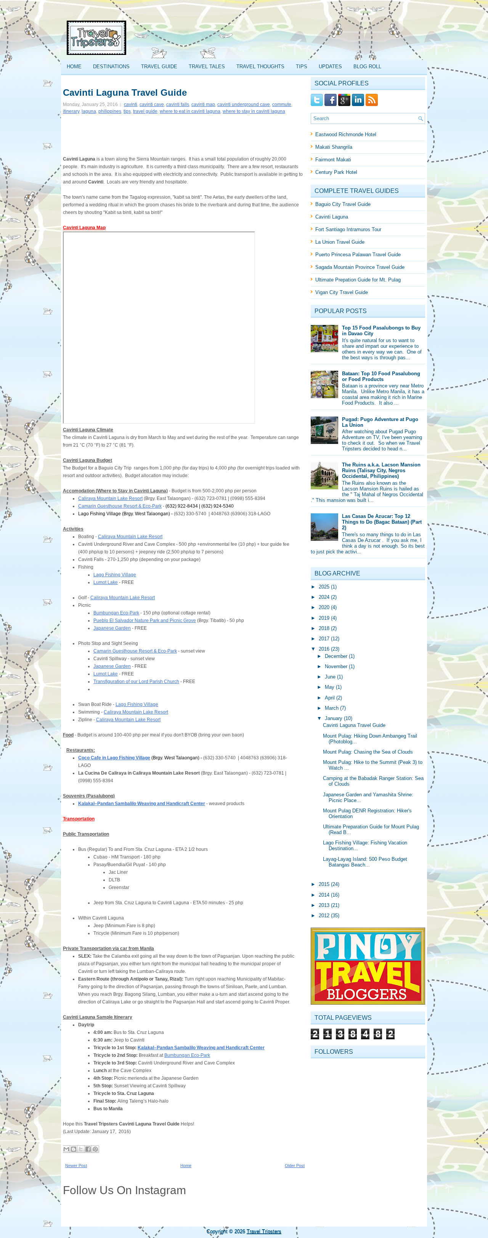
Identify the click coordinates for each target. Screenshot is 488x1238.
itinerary (71, 111)
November (337, 666)
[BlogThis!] (73, 1149)
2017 (325, 639)
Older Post (295, 1165)
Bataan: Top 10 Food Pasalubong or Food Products (381, 376)
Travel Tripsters (264, 1231)
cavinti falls (177, 104)
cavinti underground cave (243, 104)
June (331, 677)
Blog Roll (367, 66)
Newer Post (76, 1165)
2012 (325, 915)
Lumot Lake (105, 582)
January (334, 718)
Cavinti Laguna (331, 217)
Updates (330, 66)
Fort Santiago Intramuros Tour (348, 229)
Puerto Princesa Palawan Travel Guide (358, 254)
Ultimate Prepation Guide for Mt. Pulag (358, 280)
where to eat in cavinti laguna (190, 111)
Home (74, 66)
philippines (109, 111)
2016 (325, 649)
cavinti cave (152, 104)
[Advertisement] (282, 38)
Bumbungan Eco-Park (116, 613)
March (332, 708)
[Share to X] (81, 1149)
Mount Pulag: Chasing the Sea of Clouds (368, 752)
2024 (325, 597)
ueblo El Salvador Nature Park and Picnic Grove (146, 620)
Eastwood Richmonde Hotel (345, 134)
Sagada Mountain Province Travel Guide (360, 267)
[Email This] (66, 1149)
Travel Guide (159, 66)
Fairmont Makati (333, 159)
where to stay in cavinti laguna (254, 111)
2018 (325, 628)
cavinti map (203, 104)
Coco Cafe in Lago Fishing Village (114, 757)
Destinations (111, 66)
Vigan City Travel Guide (341, 292)
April (330, 698)
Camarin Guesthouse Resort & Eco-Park (120, 506)
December (337, 656)
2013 (325, 905)
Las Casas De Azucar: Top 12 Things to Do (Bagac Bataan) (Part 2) (382, 522)
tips (127, 111)
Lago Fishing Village (114, 574)
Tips (301, 66)
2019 (325, 618)
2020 (325, 607)
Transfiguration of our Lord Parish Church (136, 681)
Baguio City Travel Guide (343, 204)
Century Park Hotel (336, 172)
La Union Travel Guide (339, 242)
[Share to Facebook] (88, 1149)
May (330, 687)
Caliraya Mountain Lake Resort (110, 498)
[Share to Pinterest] (95, 1149)
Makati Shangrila (333, 147)
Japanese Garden (112, 628)
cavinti (130, 104)
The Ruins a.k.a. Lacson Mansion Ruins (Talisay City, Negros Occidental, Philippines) (381, 470)
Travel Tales (207, 66)
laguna (89, 111)
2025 (325, 587)
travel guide (145, 111)
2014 (325, 895)
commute (281, 104)
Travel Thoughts (260, 66)
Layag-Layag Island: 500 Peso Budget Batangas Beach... (365, 862)
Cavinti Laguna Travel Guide (125, 92)
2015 (325, 884)
